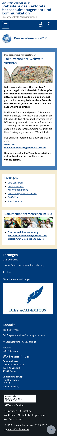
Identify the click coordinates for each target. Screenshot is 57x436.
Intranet (12, 411)
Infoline (27, 411)
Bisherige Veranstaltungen (16, 279)
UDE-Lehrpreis (15, 182)
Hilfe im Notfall (17, 415)
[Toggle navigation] (5, 24)
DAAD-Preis (14, 197)
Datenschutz (15, 419)
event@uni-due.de (18, 429)
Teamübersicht (11, 329)
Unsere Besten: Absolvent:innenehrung (23, 265)
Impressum (39, 415)
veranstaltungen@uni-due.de (21, 341)
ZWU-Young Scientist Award (22, 193)
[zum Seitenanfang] (51, 429)
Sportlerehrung (16, 201)
